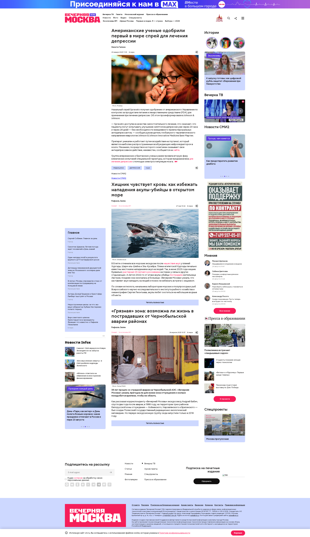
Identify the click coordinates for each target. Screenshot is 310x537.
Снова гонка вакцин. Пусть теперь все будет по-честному (226, 300)
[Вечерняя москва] (95, 515)
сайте (176, 150)
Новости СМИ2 (118, 178)
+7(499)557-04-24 (169, 515)
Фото (115, 18)
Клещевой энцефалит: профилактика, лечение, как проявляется (224, 145)
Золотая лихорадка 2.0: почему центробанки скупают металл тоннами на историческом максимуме (224, 63)
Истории (211, 32)
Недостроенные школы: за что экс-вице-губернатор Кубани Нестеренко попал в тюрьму (84, 307)
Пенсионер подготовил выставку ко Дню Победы (227, 386)
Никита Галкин (118, 47)
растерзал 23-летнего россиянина (141, 272)
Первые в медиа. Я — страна (149, 21)
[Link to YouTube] (88, 484)
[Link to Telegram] (93, 484)
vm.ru (179, 513)
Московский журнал (134, 14)
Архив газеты (150, 469)
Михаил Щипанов (220, 261)
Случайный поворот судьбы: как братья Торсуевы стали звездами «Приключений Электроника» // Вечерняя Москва (212, 43)
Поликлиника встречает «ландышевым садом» (217, 351)
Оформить (206, 481)
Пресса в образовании (157, 14)
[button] (70, 396)
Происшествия (74, 263)
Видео (123, 18)
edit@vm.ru (194, 515)
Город (70, 242)
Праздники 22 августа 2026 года (85, 396)
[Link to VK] (72, 484)
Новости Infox (78, 342)
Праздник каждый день (80, 388)
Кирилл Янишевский (221, 284)
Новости (107, 18)
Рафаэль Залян (118, 201)
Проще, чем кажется (219, 138)
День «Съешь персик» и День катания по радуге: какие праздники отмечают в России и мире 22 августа (84, 415)
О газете (136, 505)
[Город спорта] (219, 18)
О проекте (225, 399)
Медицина (118, 168)
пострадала (176, 274)
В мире (70, 328)
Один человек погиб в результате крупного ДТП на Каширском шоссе (83, 258)
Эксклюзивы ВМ (110, 21)
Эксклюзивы (214, 55)
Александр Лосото (220, 296)
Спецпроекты (135, 18)
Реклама (145, 505)
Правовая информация (235, 505)
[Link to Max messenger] (67, 484)
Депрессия (135, 168)
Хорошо (238, 533)
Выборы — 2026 (172, 21)
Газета (119, 14)
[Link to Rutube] (104, 484)
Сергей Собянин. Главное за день (82, 238)
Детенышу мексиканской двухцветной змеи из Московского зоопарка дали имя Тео (84, 270)
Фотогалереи (131, 480)
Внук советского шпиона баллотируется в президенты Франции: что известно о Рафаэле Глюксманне (83, 321)
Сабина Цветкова (220, 271)
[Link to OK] (77, 484)
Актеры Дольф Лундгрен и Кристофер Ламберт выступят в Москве (85, 295)
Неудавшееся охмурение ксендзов (227, 264)
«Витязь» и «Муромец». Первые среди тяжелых (230, 373)
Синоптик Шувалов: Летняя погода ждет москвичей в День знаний (83, 248)
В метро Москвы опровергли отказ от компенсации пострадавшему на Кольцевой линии (85, 283)
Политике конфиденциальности (174, 533)
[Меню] (242, 18)
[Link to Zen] (83, 484)
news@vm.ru (233, 515)
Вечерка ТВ (108, 14)
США (148, 168)
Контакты (218, 505)
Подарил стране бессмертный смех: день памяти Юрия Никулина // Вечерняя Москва (239, 43)
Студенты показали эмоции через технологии (228, 361)
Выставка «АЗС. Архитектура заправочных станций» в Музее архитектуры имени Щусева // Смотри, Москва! (225, 43)
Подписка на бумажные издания (165, 505)
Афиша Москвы (127, 21)
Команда (209, 505)
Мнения (210, 255)
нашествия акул (172, 263)
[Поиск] (228, 18)
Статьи (128, 469)
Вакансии (199, 505)
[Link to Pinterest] (109, 484)
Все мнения (225, 311)
